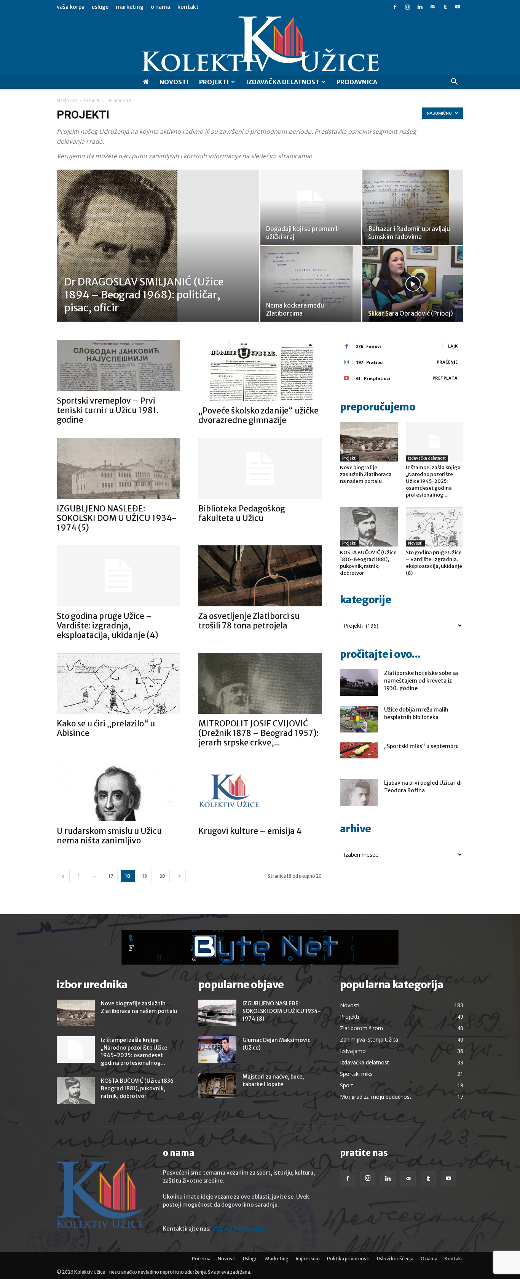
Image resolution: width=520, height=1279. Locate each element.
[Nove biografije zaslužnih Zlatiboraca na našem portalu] (369, 442)
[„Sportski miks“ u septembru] (359, 750)
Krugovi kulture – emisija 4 (249, 831)
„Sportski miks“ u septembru (421, 746)
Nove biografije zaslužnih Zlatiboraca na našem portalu (366, 474)
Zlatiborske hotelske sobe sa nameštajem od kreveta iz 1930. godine (421, 681)
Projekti (214, 82)
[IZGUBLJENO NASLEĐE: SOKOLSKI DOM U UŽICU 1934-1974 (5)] (118, 468)
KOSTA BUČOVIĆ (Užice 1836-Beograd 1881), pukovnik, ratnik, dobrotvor (368, 562)
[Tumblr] (445, 7)
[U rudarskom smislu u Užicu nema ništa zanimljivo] (118, 790)
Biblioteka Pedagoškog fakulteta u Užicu (241, 513)
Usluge (100, 6)
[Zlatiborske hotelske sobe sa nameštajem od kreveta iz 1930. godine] (359, 682)
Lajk (453, 346)
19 (144, 876)
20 (162, 876)
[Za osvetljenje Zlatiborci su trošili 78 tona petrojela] (260, 575)
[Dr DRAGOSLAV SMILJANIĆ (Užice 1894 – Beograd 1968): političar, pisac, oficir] (158, 258)
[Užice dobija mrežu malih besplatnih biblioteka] (359, 719)
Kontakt (188, 6)
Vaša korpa (71, 6)
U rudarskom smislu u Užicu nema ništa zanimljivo (109, 836)
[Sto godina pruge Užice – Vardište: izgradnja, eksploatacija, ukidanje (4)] (118, 575)
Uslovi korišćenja (395, 1258)
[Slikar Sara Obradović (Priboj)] (412, 284)
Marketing (130, 6)
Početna (201, 1258)
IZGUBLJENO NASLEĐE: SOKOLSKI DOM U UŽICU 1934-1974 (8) (281, 1011)
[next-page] (179, 876)
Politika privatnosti (348, 1258)
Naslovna (67, 100)
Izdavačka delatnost (427, 458)
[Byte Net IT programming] (260, 947)
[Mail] (432, 7)
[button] (454, 82)
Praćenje (447, 362)
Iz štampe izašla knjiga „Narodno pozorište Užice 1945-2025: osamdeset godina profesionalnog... (433, 481)
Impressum (308, 1258)
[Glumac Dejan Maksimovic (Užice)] (217, 1049)
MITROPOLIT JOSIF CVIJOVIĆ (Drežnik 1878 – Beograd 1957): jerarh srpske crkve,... (258, 733)
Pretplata (445, 378)
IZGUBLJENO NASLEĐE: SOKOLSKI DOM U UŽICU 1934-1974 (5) (117, 518)
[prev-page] (63, 876)
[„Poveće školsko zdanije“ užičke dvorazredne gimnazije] (260, 370)
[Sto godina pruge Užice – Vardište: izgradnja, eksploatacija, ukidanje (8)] (435, 527)
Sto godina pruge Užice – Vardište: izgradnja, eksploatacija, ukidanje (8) (434, 562)
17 (110, 876)
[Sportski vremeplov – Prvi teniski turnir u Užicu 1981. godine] (118, 365)
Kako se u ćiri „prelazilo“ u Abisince (106, 728)
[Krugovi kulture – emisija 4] (260, 790)
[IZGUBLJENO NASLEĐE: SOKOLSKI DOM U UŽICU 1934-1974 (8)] (217, 1013)
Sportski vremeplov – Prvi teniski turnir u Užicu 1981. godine (107, 410)
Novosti (174, 82)
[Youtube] (457, 7)
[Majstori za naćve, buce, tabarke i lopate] (217, 1085)
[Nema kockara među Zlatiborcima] (310, 284)
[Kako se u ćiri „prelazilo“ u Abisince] (118, 683)
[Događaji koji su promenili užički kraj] (310, 207)
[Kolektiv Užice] (260, 44)
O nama (160, 6)
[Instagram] (407, 7)
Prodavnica (357, 82)
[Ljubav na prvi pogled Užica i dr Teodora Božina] (359, 792)
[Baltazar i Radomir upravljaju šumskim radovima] (412, 207)
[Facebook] (394, 7)
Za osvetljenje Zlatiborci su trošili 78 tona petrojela (249, 621)
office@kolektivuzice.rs (242, 1228)
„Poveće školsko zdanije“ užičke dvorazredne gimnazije (258, 415)
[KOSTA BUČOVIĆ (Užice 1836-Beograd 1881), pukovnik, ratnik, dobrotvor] (369, 527)
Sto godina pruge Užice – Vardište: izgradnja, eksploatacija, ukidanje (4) (107, 625)
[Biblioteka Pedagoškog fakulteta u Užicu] (260, 468)
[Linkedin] (420, 7)
